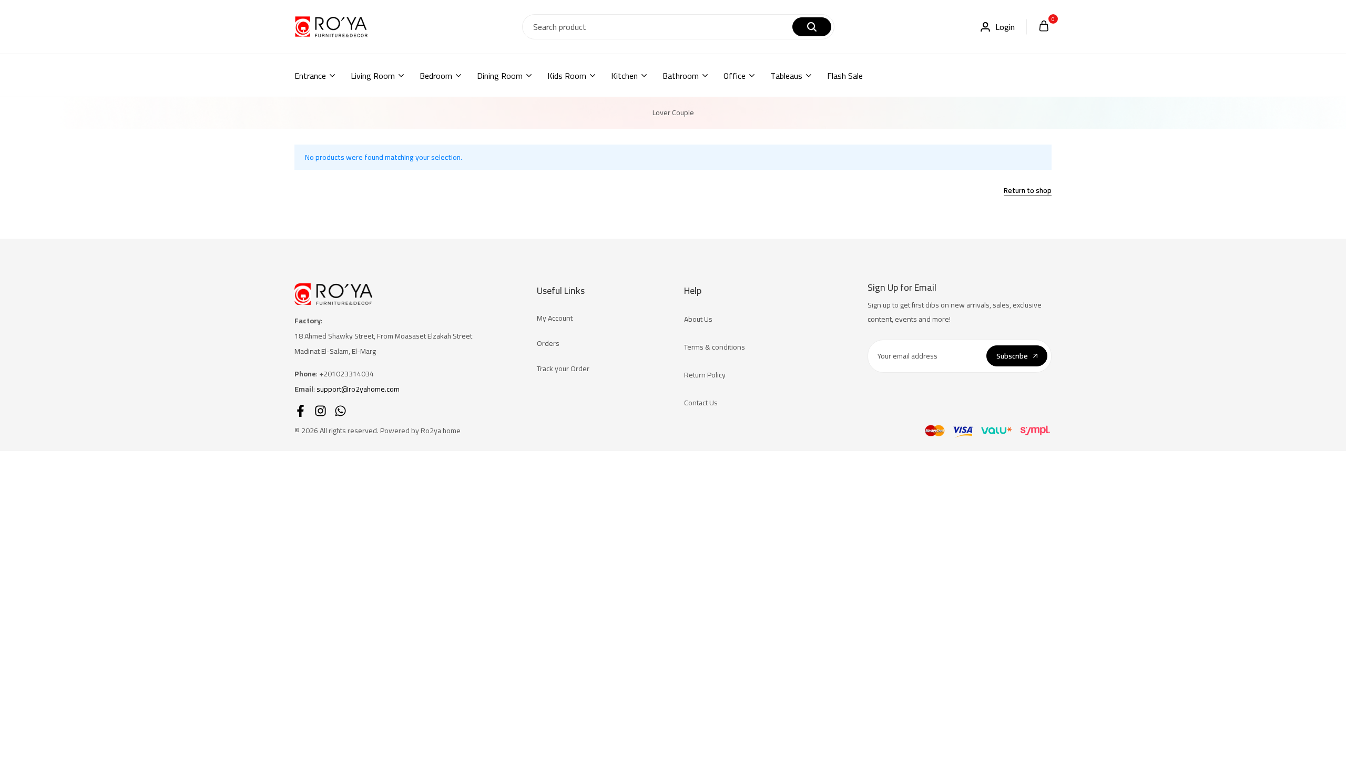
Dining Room (500, 76)
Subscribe (1012, 356)
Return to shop (1028, 191)
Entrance (310, 76)
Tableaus (786, 76)
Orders (548, 343)
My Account (555, 318)
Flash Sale (845, 76)
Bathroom (680, 76)
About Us (698, 319)
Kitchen (624, 76)
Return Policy (705, 375)
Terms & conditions (714, 347)
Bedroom (436, 76)
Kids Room (566, 76)
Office (734, 76)
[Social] (300, 411)
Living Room (373, 76)
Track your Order (563, 368)
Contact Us (701, 403)
